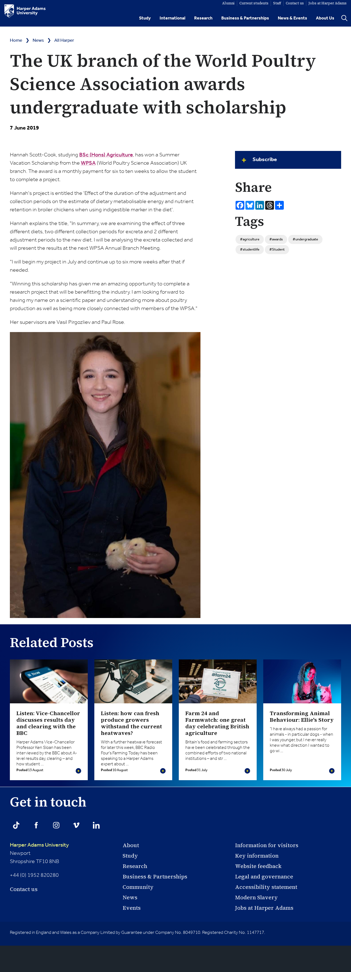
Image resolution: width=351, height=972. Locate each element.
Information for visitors (266, 845)
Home (16, 40)
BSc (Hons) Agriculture (106, 155)
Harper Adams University (39, 845)
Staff (277, 3)
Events (132, 908)
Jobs (327, 3)
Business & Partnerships (245, 18)
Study (145, 18)
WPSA (88, 163)
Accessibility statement (266, 887)
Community (138, 887)
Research (203, 18)
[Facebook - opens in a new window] (36, 825)
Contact (295, 3)
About (131, 845)
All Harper (64, 40)
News (38, 40)
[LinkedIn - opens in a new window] (96, 825)
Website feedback (258, 866)
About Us (325, 18)
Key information (257, 855)
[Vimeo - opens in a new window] (76, 825)
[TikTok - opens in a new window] (16, 825)
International (172, 18)
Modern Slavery (256, 897)
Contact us (24, 889)
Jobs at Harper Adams (264, 908)
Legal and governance (264, 876)
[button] (288, 160)
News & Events (292, 18)
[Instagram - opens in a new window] (56, 825)
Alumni (228, 3)
